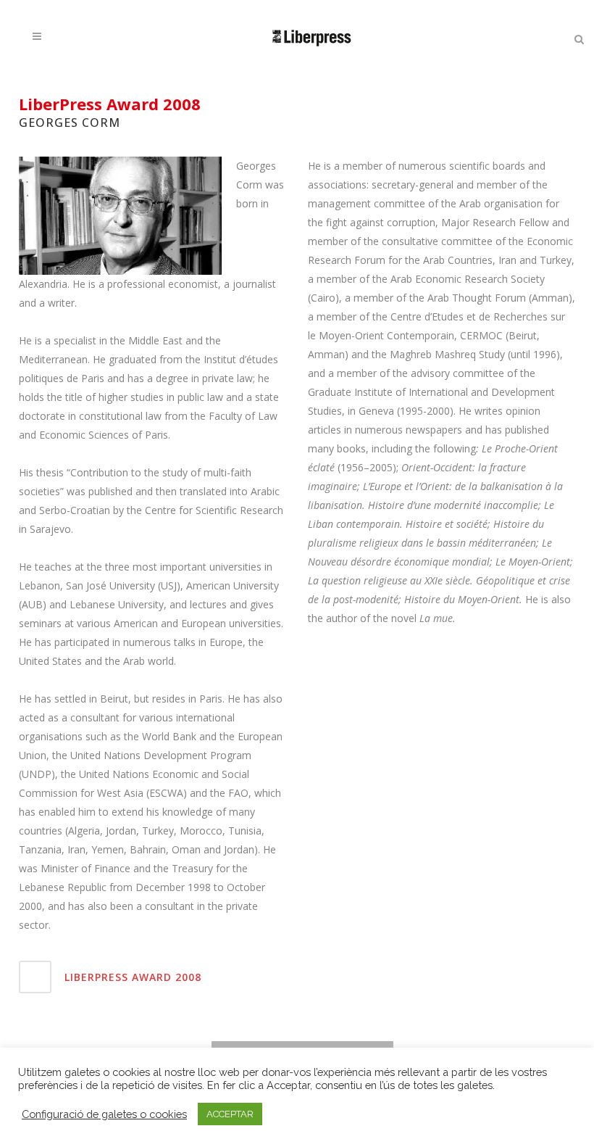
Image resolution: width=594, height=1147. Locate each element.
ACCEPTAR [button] (230, 1114)
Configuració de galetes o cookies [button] (104, 1114)
